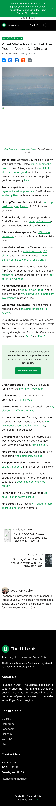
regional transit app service (18, 191)
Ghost (36, 799)
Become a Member (28, 370)
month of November (31, 388)
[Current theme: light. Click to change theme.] (44, 25)
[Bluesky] (21, 18)
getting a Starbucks (39, 221)
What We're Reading (12, 38)
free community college (29, 455)
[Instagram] (24, 18)
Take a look (25, 399)
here (26, 180)
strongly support (12, 466)
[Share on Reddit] (23, 60)
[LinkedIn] (29, 18)
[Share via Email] (30, 60)
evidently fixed (10, 195)
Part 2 (42, 336)
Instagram (8, 723)
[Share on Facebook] (10, 60)
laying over (39, 444)
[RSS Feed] (35, 18)
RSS (4, 743)
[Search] (38, 25)
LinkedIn (7, 733)
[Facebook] (27, 18)
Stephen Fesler (11, 53)
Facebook (8, 728)
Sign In (33, 25)
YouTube (7, 738)
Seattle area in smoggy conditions (19, 149)
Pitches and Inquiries (14, 778)
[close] (52, 8)
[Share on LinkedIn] (17, 60)
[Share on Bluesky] (4, 60)
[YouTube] (32, 18)
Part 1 (28, 336)
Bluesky (6, 718)
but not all (7, 274)
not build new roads (31, 289)
